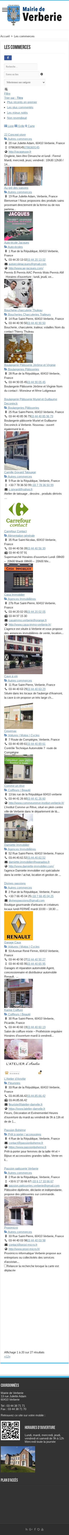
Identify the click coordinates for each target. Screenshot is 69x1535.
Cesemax (10, 731)
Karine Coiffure (13, 1010)
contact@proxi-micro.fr (23, 1244)
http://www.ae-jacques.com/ (26, 268)
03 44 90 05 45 (36, 382)
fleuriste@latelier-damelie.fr (26, 1104)
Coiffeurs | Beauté (18, 790)
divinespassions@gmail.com (27, 900)
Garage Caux (12, 942)
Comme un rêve (14, 785)
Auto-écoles (15, 246)
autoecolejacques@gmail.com (27, 264)
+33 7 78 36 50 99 (42, 485)
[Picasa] (38, 1529)
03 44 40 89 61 (36, 743)
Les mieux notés (17, 112)
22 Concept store (15, 134)
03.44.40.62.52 (36, 857)
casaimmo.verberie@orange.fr (28, 620)
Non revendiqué (17, 117)
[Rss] (26, 1529)
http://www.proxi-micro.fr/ (24, 1249)
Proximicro (11, 1227)
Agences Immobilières (21, 599)
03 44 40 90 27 (36, 959)
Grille (21, 126)
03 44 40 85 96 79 (42, 416)
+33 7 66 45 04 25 (42, 896)
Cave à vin (11, 676)
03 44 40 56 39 (36, 548)
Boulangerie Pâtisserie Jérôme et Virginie (30, 365)
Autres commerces (19, 138)
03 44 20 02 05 (36, 611)
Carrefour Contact (15, 531)
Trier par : (13, 97)
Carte (31, 126)
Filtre (7, 93)
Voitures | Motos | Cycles (23, 735)
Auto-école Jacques (16, 242)
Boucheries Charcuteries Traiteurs (29, 314)
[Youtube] (42, 1529)
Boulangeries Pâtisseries (23, 369)
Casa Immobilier (14, 594)
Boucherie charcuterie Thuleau (23, 310)
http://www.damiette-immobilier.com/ (31, 866)
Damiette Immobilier (16, 844)
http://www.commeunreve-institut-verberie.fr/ (36, 803)
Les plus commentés (20, 107)
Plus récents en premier (22, 102)
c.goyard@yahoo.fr (21, 489)
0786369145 (31, 147)
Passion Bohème (15, 1130)
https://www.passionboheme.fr (27, 1147)
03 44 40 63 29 (36, 689)
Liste (10, 126)
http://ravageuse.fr (20, 151)
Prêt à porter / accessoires (24, 1134)
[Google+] (31, 1529)
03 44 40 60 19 (36, 1027)
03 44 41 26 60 (36, 798)
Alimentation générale (21, 535)
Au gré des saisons (16, 187)
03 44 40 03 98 (36, 1240)
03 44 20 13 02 (36, 259)
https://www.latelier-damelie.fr (27, 1108)
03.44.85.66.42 (36, 1095)
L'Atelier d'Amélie (15, 1078)
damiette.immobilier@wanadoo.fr (29, 862)
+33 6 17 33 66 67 (42, 1181)
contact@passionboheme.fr (26, 1142)
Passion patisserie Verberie (21, 1168)
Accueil (5, 36)
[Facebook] (35, 1529)
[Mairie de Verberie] (34, 14)
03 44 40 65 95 (36, 963)
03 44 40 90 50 (36, 323)
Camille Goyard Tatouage (20, 472)
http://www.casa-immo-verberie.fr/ (30, 624)
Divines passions (15, 883)
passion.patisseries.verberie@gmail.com (34, 1185)
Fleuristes (13, 1083)
